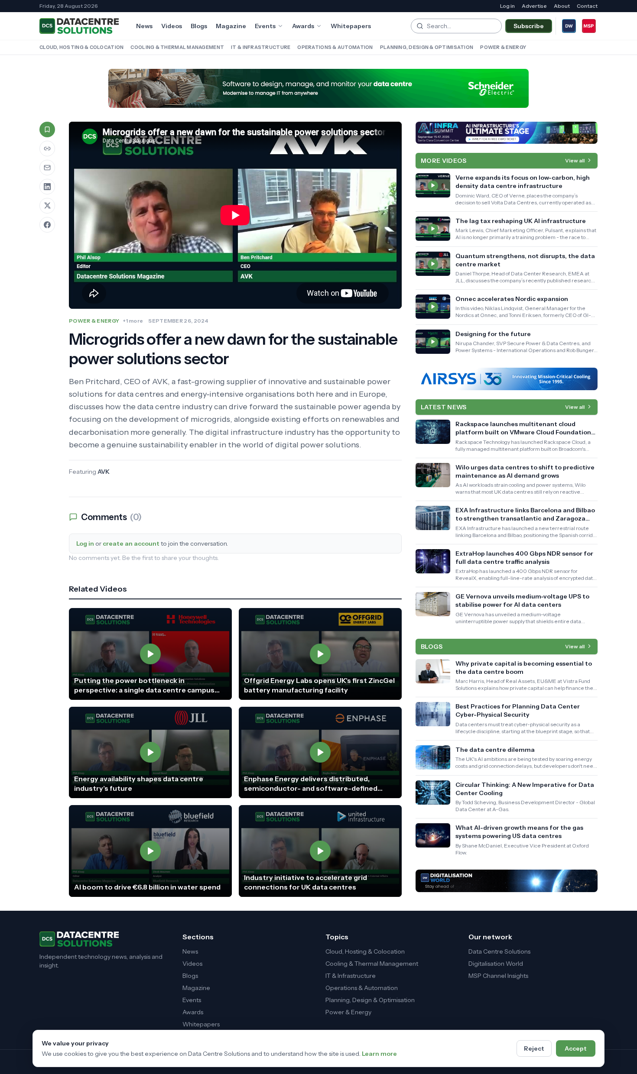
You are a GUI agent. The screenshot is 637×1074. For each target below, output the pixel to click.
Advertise (534, 6)
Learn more (379, 1054)
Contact (587, 6)
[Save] (47, 129)
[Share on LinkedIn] (47, 186)
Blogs (199, 26)
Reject (534, 1048)
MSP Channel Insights (498, 976)
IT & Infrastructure (260, 47)
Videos (171, 26)
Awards (303, 26)
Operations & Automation (335, 47)
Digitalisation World (495, 963)
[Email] (47, 167)
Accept (576, 1048)
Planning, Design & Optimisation (427, 47)
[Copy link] (47, 148)
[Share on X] (47, 206)
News (144, 26)
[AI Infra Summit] (507, 133)
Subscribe (529, 26)
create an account (131, 543)
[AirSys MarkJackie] (507, 379)
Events (265, 26)
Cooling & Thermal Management (177, 47)
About (562, 6)
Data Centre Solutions (499, 951)
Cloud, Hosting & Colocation (81, 47)
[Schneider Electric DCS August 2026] (318, 88)
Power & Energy (503, 47)
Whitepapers (351, 26)
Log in (507, 6)
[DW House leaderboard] (507, 881)
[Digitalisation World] (569, 26)
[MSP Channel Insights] (589, 26)
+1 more (133, 320)
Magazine (231, 26)
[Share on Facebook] (47, 225)
